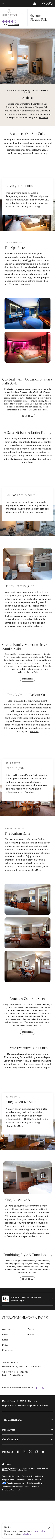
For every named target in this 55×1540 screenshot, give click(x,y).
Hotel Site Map (8, 1490)
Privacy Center (33, 1480)
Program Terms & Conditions (13, 1480)
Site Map (35, 1486)
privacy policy (39, 1531)
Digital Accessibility (34, 1483)
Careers (25, 1476)
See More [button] (43, 117)
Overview (6, 1329)
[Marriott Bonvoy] (45, 3)
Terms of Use (36, 1476)
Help (19, 1490)
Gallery (31, 1334)
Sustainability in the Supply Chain (15, 1486)
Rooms (5, 1334)
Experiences (7, 1350)
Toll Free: (16, 1372)
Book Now (27, 416)
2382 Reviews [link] (13, 25)
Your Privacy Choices (15, 1483)
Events (31, 1329)
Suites (5, 1340)
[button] (34, 3)
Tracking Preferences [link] (10, 1476)
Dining (5, 1345)
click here (27, 1534)
